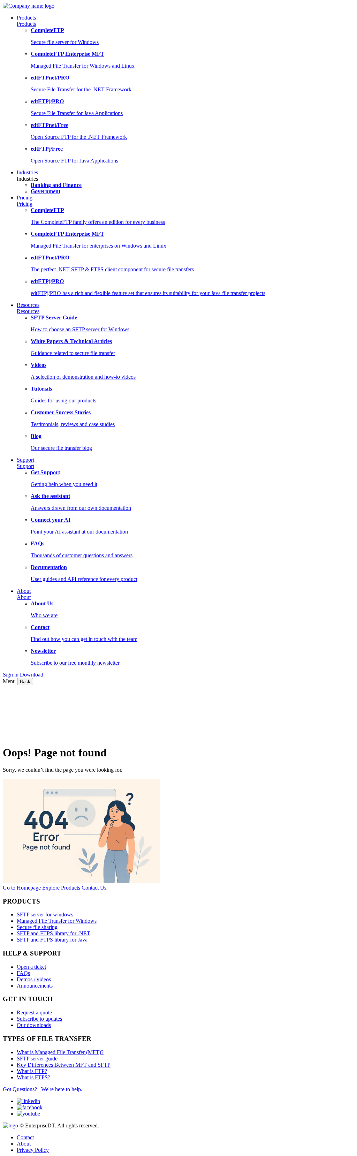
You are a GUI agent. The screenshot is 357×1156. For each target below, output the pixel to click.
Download (31, 675)
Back (25, 681)
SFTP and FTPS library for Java (52, 940)
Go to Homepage (22, 888)
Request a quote (34, 1012)
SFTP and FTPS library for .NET (53, 933)
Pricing (24, 204)
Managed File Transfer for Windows (57, 921)
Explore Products (61, 888)
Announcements (35, 986)
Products (26, 24)
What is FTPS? (33, 1077)
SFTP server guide (37, 1058)
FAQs (23, 973)
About (24, 597)
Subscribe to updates (39, 1019)
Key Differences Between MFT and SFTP (64, 1065)
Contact (25, 1137)
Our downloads (34, 1025)
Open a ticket (31, 967)
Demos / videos (34, 979)
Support (25, 466)
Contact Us (94, 888)
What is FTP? (32, 1071)
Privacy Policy (33, 1150)
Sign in (10, 675)
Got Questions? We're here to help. (42, 1089)
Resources (28, 311)
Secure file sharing (37, 927)
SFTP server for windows (45, 914)
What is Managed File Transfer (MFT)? (60, 1052)
